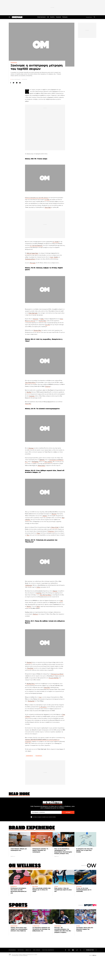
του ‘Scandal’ (56, 241)
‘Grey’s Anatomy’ (48, 461)
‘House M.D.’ (47, 687)
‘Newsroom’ (35, 318)
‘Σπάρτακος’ (51, 531)
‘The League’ (33, 262)
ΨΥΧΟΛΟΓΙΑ (14, 886)
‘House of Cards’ (55, 527)
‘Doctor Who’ (28, 403)
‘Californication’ (28, 585)
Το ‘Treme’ (47, 199)
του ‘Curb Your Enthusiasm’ (36, 245)
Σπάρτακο (47, 386)
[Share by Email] (20, 83)
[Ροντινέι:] (63, 916)
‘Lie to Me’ (47, 324)
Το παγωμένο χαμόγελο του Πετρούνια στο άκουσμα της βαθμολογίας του (41, 929)
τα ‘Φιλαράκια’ (43, 706)
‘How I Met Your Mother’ (45, 594)
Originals (58, 17)
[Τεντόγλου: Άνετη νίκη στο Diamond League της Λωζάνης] (85, 916)
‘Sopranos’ (44, 515)
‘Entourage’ (31, 448)
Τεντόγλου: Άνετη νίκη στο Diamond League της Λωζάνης (84, 929)
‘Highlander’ (42, 459)
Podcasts (65, 17)
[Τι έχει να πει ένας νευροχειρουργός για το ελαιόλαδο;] (85, 877)
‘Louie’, (51, 257)
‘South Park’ (39, 593)
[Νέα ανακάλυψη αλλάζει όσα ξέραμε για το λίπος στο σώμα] (41, 877)
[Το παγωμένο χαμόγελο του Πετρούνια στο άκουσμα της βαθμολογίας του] (41, 916)
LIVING (56, 886)
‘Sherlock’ (28, 606)
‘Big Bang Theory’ (31, 683)
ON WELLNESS (25, 866)
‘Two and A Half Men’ (54, 677)
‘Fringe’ (38, 533)
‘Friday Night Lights (32, 313)
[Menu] (9, 17)
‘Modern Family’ (41, 465)
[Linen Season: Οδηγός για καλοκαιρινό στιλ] (20, 839)
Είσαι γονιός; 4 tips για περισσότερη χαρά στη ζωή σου (63, 890)
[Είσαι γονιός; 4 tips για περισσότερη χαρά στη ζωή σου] (63, 877)
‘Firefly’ (42, 318)
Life (48, 17)
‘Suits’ (61, 600)
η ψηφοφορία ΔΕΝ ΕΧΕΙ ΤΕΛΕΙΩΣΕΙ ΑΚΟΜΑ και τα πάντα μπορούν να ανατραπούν (45, 739)
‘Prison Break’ (30, 668)
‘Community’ (32, 396)
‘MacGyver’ (35, 614)
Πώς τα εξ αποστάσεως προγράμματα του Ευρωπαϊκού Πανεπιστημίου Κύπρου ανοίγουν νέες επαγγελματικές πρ (63, 852)
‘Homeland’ (29, 662)
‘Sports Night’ (48, 207)
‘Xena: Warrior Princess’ (30, 382)
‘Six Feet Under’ (42, 320)
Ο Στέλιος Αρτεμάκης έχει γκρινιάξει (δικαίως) (36, 197)
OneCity (52, 17)
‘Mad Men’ (28, 392)
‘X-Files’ (38, 587)
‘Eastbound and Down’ (30, 259)
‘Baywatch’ (54, 513)
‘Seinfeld (56, 257)
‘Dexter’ (38, 606)
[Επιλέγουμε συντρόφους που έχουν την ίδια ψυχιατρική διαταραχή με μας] (20, 877)
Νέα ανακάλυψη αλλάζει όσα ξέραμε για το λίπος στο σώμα (41, 890)
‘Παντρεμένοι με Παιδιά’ (57, 674)
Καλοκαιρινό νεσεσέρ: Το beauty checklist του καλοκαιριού (40, 850)
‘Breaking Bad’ (31, 701)
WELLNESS (35, 886)
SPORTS (18, 905)
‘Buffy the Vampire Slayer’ (32, 253)
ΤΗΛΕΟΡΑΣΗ (14, 62)
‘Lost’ (40, 697)
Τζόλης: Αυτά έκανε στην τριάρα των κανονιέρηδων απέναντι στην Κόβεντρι (19, 929)
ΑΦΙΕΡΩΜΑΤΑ (29, 755)
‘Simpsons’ (54, 591)
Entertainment (41, 17)
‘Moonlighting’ (35, 461)
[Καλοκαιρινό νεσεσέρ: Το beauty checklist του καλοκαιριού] (41, 839)
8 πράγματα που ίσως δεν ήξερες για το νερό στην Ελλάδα (84, 850)
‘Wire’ (27, 535)
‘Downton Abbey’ (37, 330)
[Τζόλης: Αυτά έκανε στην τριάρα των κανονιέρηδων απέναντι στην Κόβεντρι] (20, 916)
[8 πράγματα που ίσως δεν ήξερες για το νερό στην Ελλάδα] (85, 839)
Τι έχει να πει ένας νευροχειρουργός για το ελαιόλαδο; (83, 890)
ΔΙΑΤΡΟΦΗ (79, 886)
